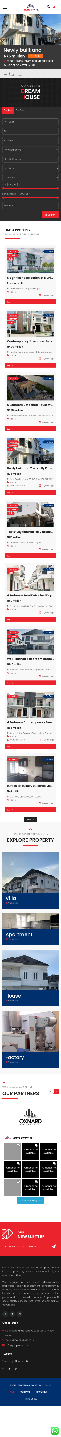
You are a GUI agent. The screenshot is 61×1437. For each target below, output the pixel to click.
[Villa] (30, 880)
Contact (25, 1392)
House (13, 995)
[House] (30, 977)
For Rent (8, 110)
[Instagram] (19, 1314)
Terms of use (30, 1398)
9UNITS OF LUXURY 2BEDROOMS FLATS (33, 786)
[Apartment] (30, 926)
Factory (14, 1057)
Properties (41, 1392)
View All (30, 819)
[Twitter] (12, 1314)
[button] (12, 1151)
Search (51, 214)
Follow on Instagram (30, 1200)
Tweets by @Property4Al (15, 1361)
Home (11, 1392)
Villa (10, 898)
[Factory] (30, 1039)
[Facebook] (5, 1314)
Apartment (19, 934)
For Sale (20, 110)
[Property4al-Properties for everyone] (30, 7)
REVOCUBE (46, 1385)
